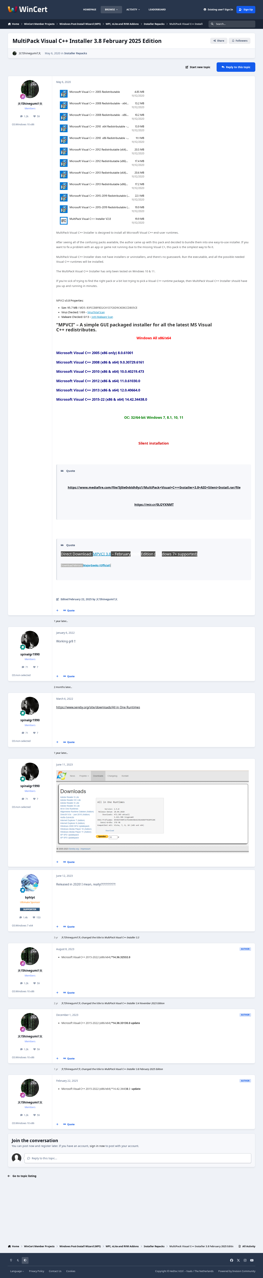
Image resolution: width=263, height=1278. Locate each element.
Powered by (236, 1271)
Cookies (70, 1271)
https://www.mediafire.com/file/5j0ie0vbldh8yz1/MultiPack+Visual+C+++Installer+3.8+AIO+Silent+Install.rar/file (154, 487)
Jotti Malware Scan (102, 317)
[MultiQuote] (57, 611)
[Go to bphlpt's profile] (30, 883)
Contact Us (55, 1271)
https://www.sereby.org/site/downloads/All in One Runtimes (98, 707)
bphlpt (30, 897)
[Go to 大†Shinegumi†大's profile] (15, 53)
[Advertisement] (131, 1212)
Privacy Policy (36, 1271)
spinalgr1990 (30, 654)
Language (16, 1271)
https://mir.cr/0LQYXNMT (154, 504)
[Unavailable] (152, 773)
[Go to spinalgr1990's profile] (30, 640)
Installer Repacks (75, 53)
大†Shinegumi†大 (30, 53)
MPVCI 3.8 (102, 554)
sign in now (97, 1146)
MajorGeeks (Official (96, 565)
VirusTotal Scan (96, 312)
